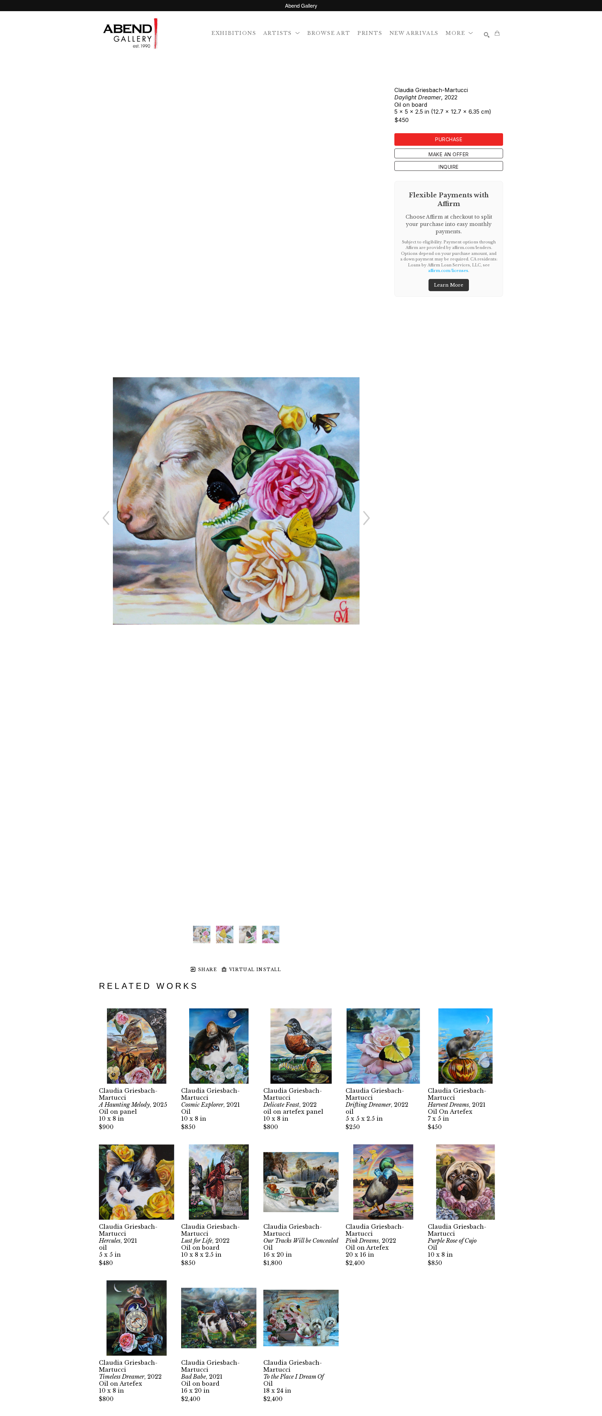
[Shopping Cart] (497, 33)
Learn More (448, 285)
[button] (281, 33)
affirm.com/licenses (448, 270)
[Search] (486, 35)
